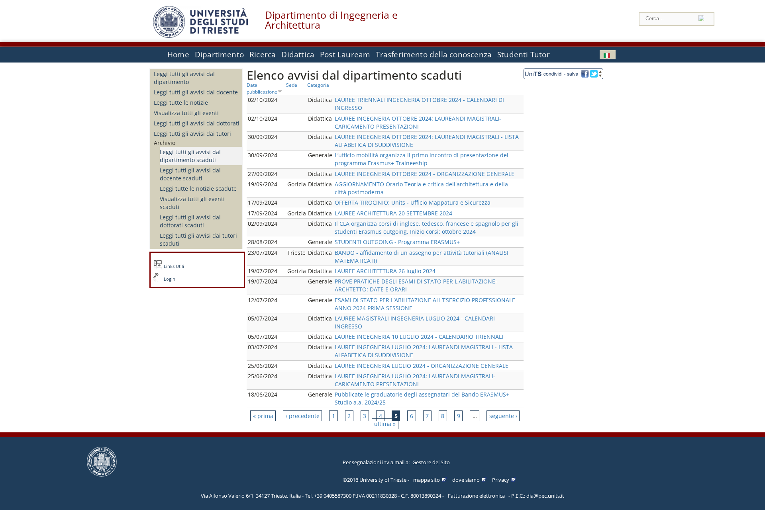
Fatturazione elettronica (476, 495)
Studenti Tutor (523, 54)
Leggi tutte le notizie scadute (198, 188)
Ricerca (262, 54)
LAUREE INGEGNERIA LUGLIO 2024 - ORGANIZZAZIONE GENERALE (421, 365)
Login (169, 279)
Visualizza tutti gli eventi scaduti (192, 203)
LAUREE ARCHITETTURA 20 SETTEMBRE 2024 (393, 213)
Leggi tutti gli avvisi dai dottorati (196, 123)
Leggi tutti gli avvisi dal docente (196, 92)
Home (178, 54)
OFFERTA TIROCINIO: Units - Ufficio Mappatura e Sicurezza (412, 202)
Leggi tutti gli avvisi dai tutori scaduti (198, 239)
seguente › (503, 416)
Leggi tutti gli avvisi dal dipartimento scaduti (190, 156)
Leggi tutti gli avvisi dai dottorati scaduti (190, 221)
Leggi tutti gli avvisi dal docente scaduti (190, 174)
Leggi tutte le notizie (181, 102)
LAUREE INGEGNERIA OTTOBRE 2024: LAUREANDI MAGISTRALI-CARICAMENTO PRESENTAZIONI (418, 122)
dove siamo (466, 479)
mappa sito (426, 479)
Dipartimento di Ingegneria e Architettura (331, 20)
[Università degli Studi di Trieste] (200, 35)
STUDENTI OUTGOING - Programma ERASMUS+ (397, 242)
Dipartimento (219, 54)
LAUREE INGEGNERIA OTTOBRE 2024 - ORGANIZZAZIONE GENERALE (424, 174)
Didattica (297, 54)
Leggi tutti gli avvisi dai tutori (192, 133)
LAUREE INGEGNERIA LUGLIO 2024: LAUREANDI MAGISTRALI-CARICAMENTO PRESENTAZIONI (415, 380)
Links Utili (174, 266)
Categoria (318, 85)
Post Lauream (345, 54)
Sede (291, 85)
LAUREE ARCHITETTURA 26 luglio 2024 (385, 271)
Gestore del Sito (431, 462)
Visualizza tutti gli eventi (186, 113)
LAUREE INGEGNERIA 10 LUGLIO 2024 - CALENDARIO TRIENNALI (419, 336)
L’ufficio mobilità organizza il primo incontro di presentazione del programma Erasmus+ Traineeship (421, 159)
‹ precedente (303, 416)
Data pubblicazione (262, 88)
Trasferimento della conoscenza (434, 54)
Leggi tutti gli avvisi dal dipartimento (184, 78)
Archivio (164, 143)
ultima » (385, 424)
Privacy (500, 479)
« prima (263, 416)
